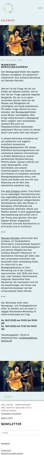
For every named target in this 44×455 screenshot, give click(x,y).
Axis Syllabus (13, 191)
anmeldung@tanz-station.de (19, 339)
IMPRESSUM (6, 451)
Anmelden (5, 443)
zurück (8, 396)
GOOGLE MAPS (7, 418)
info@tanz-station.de (11, 414)
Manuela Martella (10, 238)
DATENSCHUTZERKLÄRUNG (12, 454)
